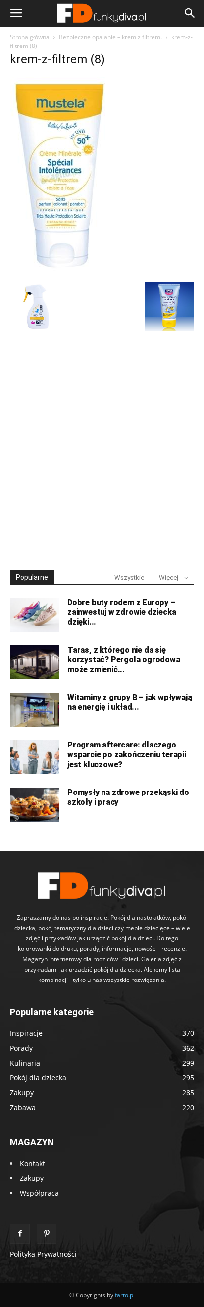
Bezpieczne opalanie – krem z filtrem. (110, 37)
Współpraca (39, 1193)
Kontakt (32, 1163)
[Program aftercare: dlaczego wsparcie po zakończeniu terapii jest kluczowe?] (34, 757)
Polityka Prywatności (43, 1254)
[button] (16, 13)
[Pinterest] (46, 1234)
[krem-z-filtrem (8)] (59, 272)
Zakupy (32, 1178)
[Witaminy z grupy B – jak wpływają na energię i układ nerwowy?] (34, 710)
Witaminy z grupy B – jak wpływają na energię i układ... (129, 702)
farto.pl (125, 1295)
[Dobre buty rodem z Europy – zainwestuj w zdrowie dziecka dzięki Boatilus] (34, 615)
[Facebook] (20, 1234)
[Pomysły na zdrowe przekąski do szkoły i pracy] (34, 805)
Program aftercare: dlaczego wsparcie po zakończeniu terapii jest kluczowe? (126, 754)
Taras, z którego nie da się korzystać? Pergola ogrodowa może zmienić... (123, 659)
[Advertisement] (102, 446)
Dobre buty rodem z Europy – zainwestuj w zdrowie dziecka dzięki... (121, 612)
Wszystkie (129, 577)
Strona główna (30, 37)
